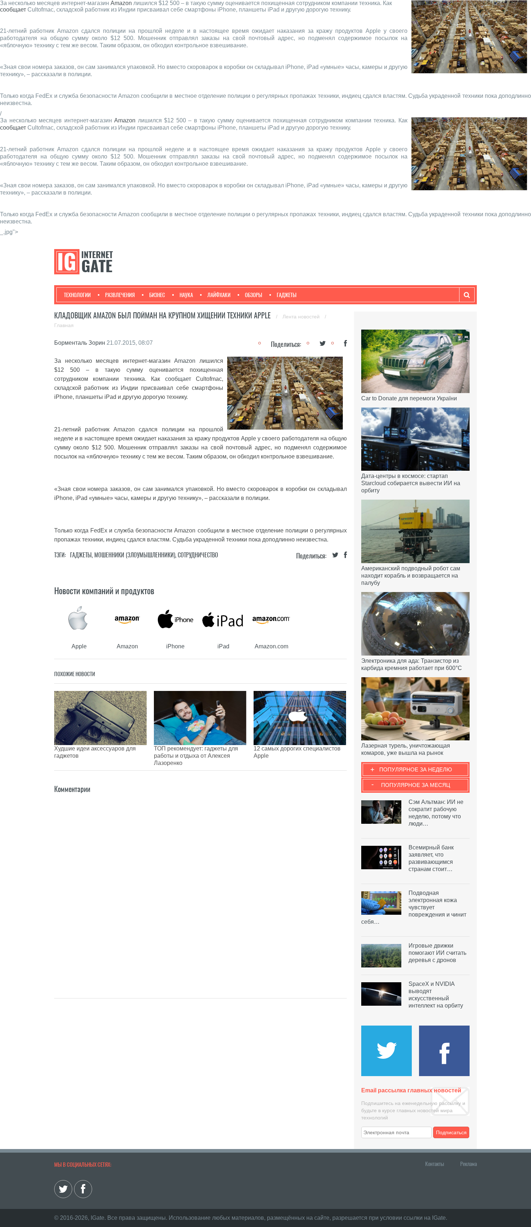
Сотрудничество (198, 555)
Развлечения (120, 295)
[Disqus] (200, 885)
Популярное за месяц (415, 785)
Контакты (434, 1163)
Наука (186, 295)
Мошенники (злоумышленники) (134, 555)
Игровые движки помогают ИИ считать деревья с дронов (437, 953)
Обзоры (253, 295)
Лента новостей (301, 316)
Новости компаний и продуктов (104, 590)
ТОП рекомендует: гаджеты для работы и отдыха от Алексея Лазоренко (196, 755)
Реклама (468, 1163)
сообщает (13, 9)
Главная (64, 325)
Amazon (121, 3)
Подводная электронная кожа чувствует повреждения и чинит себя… (413, 907)
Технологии (77, 295)
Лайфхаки (218, 295)
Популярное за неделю (415, 769)
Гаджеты (287, 295)
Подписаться (451, 1132)
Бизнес (157, 295)
